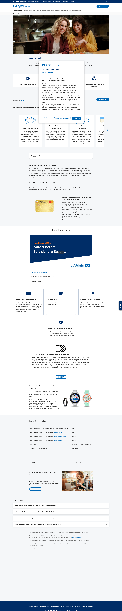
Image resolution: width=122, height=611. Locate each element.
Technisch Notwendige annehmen (62, 118)
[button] (61, 281)
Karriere (71, 606)
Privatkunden (16, 1)
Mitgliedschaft (66, 1)
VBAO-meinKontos (57, 432)
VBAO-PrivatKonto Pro (58, 440)
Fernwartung (77, 606)
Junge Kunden (31, 1)
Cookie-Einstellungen (47, 118)
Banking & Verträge (47, 1)
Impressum (31, 606)
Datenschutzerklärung (47, 72)
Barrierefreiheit (66, 606)
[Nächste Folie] (107, 130)
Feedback (83, 606)
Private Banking (38, 1)
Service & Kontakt (89, 606)
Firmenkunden (23, 1)
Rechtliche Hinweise (55, 606)
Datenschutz (36, 606)
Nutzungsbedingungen (44, 606)
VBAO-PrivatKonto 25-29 (59, 436)
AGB (61, 606)
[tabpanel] (30, 130)
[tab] (17, 10)
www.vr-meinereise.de (76, 537)
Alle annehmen (76, 118)
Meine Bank (73, 1)
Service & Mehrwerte (57, 1)
